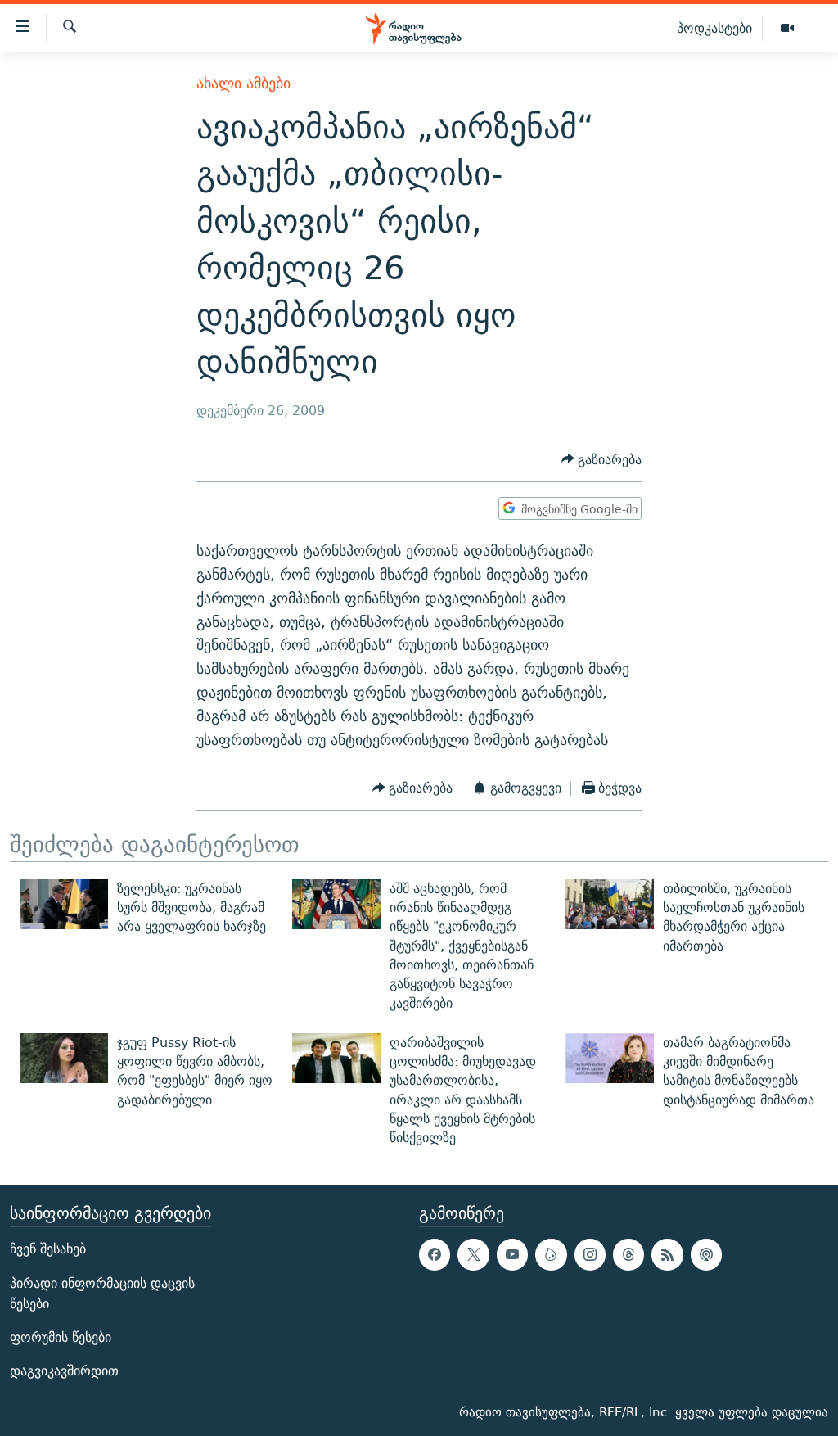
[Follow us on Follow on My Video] (550, 1254)
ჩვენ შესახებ (48, 1249)
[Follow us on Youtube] (512, 1254)
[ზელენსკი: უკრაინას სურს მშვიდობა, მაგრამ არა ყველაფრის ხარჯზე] (64, 904)
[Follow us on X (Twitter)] (473, 1254)
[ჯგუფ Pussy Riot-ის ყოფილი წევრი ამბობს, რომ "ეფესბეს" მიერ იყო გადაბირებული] (64, 1058)
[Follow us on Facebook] (434, 1254)
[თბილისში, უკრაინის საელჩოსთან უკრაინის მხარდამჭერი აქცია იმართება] (609, 904)
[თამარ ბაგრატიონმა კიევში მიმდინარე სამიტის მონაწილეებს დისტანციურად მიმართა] (609, 1058)
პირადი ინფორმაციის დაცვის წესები (102, 1292)
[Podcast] (706, 1254)
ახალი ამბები (243, 83)
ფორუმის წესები (60, 1337)
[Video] (787, 29)
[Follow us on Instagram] (590, 1254)
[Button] (601, 460)
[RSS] (667, 1254)
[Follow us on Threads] (628, 1254)
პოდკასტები (714, 27)
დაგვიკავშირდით (64, 1371)
